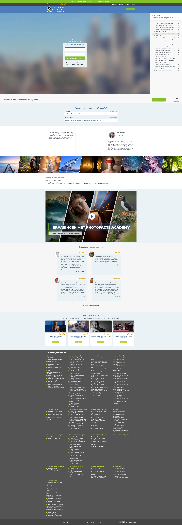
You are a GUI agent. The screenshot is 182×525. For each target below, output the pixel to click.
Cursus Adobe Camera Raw (120, 372)
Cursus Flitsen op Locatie (75, 444)
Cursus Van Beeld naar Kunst (76, 413)
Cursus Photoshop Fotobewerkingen (118, 393)
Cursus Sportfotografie (75, 369)
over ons (121, 4)
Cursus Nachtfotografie (75, 381)
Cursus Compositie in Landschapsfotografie (118, 426)
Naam (66, 46)
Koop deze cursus (159, 100)
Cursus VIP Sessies (52, 512)
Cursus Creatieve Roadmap (76, 417)
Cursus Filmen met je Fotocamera (96, 469)
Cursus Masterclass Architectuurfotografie (75, 371)
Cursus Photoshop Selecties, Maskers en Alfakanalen (120, 379)
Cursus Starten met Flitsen (76, 438)
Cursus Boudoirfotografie (75, 440)
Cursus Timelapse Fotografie (76, 389)
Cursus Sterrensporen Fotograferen (118, 423)
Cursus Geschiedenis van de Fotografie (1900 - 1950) (54, 376)
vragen (93, 522)
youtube (97, 522)
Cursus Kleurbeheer (74, 373)
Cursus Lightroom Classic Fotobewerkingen (97, 379)
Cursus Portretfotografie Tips (77, 437)
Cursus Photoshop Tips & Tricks (121, 390)
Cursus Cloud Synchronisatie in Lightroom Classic (99, 391)
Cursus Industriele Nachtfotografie (74, 403)
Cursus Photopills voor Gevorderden (119, 472)
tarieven (114, 4)
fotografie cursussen (102, 9)
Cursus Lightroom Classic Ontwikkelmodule (97, 372)
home (92, 9)
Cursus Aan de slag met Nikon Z (77, 398)
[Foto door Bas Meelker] (91, 164)
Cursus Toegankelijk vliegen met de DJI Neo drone (55, 506)
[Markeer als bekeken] (153, 33)
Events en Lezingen (52, 514)
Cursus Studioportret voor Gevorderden (98, 439)
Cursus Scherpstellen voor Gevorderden (54, 368)
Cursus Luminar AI (52, 416)
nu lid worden (130, 9)
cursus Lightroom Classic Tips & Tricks (100, 336)
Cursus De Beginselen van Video (99, 471)
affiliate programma (86, 522)
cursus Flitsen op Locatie (55, 336)
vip (122, 9)
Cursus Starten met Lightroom (99, 361)
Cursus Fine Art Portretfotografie (73, 462)
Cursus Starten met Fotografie (55, 359)
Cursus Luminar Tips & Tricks (54, 414)
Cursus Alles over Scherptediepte (51, 362)
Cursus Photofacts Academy (54, 515)
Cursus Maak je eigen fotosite (55, 504)
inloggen (133, 4)
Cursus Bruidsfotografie (119, 437)
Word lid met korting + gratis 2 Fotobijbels (82, 1)
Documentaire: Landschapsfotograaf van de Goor (120, 430)
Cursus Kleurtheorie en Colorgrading (119, 366)
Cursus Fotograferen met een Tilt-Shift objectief (77, 383)
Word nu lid (108, 1)
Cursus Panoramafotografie (76, 380)
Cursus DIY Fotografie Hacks (76, 406)
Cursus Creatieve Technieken (76, 411)
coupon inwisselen (77, 522)
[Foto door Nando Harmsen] (132, 164)
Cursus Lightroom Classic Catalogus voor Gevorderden (98, 382)
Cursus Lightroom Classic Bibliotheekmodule (97, 385)
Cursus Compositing (118, 387)
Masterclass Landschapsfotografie (118, 413)
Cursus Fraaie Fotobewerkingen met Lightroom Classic (99, 388)
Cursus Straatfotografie (75, 367)
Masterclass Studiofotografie (98, 437)
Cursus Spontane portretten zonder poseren (76, 453)
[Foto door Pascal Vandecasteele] (152, 164)
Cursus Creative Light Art (75, 428)
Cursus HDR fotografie (75, 378)
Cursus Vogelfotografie (53, 437)
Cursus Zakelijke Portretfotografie (73, 457)
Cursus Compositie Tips (75, 394)
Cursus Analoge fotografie (76, 425)
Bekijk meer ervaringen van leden (91, 305)
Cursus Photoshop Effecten (120, 397)
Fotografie (162, 18)
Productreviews (51, 503)
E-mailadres (67, 52)
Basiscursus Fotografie (53, 380)
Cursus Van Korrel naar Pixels (77, 386)
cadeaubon (60, 522)
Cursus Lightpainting (74, 427)
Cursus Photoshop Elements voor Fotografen (120, 382)
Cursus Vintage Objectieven (76, 430)
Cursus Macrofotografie (97, 419)
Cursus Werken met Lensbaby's (77, 419)
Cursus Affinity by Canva (53, 501)
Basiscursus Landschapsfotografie (118, 416)
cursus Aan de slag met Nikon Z (123, 336)
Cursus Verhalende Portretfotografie (74, 450)
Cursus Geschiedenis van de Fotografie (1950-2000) (54, 385)
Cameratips (50, 370)
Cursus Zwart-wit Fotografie (76, 424)
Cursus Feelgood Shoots (75, 460)
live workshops (115, 9)
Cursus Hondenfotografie (54, 438)
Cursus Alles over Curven (119, 395)
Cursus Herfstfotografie (97, 417)
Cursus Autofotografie (53, 468)
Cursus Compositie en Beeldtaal (55, 378)
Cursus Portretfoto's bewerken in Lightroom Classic (99, 369)
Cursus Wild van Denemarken (98, 428)
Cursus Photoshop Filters (119, 389)
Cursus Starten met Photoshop (121, 358)
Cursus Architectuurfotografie (77, 359)
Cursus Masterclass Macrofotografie (96, 415)
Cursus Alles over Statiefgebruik (55, 387)
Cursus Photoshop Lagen (119, 373)
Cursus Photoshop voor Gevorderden (119, 369)
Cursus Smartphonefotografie (77, 387)
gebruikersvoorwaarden (105, 522)
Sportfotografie (156, 15)
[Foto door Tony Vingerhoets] (70, 164)
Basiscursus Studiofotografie (98, 441)
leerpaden (70, 522)
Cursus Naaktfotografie (75, 455)
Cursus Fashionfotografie (97, 446)
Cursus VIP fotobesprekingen (120, 477)
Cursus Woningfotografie (53, 470)
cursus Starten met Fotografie (78, 336)
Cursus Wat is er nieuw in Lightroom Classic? (97, 394)
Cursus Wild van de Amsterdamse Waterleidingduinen (96, 425)
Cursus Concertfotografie (75, 358)
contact (127, 4)
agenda (55, 522)
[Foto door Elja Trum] (29, 164)
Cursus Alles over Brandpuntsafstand (52, 382)
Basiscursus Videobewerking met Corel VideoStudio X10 (98, 476)
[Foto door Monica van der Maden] (50, 164)
